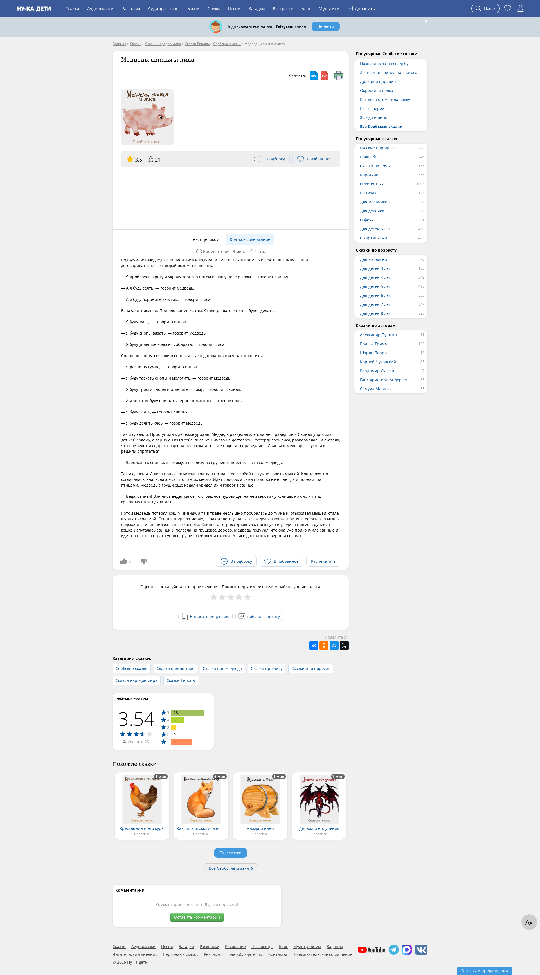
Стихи (214, 8)
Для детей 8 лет (375, 313)
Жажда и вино (373, 117)
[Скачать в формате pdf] (324, 75)
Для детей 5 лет (375, 229)
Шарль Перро (373, 352)
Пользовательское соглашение (322, 954)
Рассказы (131, 8)
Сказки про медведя (222, 668)
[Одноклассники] (324, 645)
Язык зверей (372, 108)
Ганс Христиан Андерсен (384, 379)
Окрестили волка (376, 90)
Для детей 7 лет (375, 304)
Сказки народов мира (137, 680)
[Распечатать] (338, 75)
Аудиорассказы (163, 8)
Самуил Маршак (376, 388)
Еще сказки (231, 852)
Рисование (235, 947)
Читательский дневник (134, 954)
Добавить (362, 8)
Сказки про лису (266, 668)
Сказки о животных (175, 668)
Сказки (72, 8)
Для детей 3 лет (375, 268)
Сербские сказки (132, 668)
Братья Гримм (374, 343)
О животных (372, 184)
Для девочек (372, 211)
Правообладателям (244, 954)
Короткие (369, 175)
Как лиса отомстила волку (385, 99)
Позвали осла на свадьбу (384, 63)
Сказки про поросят (310, 668)
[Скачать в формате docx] (314, 75)
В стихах (368, 193)
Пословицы (262, 947)
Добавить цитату (263, 616)
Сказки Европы (181, 680)
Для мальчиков (375, 202)
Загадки (257, 8)
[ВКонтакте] (313, 645)
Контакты (277, 954)
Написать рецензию (210, 616)
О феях (367, 220)
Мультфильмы (307, 947)
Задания (335, 947)
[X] (344, 645)
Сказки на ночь (375, 166)
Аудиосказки (100, 8)
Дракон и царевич (378, 81)
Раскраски (283, 8)
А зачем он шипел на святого (388, 72)
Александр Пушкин (378, 334)
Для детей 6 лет (375, 295)
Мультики (329, 8)
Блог (306, 8)
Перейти (325, 26)
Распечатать (323, 561)
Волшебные (371, 157)
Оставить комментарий (197, 917)
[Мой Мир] (334, 645)
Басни (193, 8)
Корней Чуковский (378, 361)
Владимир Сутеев (377, 370)
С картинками (373, 238)
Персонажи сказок (180, 954)
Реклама (212, 954)
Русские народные (378, 148)
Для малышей (373, 259)
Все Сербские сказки (229, 868)
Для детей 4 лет (375, 277)
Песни (234, 8)
